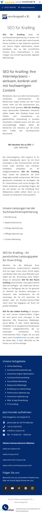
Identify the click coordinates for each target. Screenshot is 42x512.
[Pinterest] (26, 488)
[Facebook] (6, 488)
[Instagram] (32, 488)
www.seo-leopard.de (11, 448)
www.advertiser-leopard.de (14, 460)
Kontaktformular (20, 337)
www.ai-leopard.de (10, 454)
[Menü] (39, 16)
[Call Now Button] (5, 507)
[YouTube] (12, 488)
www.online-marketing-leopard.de (17, 465)
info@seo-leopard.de (27, 7)
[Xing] (19, 488)
